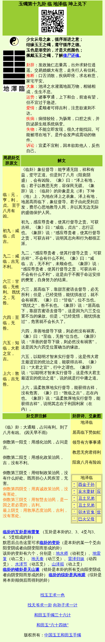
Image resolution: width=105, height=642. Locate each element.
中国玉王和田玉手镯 (62, 635)
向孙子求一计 (65, 605)
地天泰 (37, 559)
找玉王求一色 (52, 595)
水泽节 (21, 564)
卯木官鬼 (86, 512)
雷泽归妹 (76, 559)
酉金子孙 (86, 484)
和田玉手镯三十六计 (52, 615)
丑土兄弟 (86, 498)
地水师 (62, 553)
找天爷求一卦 (40, 605)
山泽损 (58, 564)
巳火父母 (86, 519)
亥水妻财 (86, 491)
